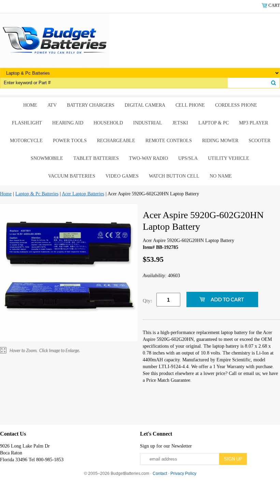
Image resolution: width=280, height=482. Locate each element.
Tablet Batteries (96, 158)
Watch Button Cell (174, 176)
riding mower (220, 140)
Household (108, 122)
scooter (259, 140)
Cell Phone (190, 105)
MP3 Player (253, 122)
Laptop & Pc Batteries (36, 193)
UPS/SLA (188, 158)
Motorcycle (26, 140)
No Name (221, 176)
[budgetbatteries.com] (54, 40)
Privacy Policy (183, 473)
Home (30, 105)
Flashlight (27, 122)
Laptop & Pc (213, 122)
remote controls (168, 140)
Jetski (180, 122)
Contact (160, 473)
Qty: (147, 300)
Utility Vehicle (228, 158)
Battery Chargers (90, 105)
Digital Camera (145, 105)
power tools (70, 140)
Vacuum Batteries (71, 176)
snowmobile (47, 158)
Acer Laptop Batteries (83, 193)
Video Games (122, 176)
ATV (52, 105)
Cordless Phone (236, 105)
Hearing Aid (67, 122)
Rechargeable (116, 140)
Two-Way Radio (148, 158)
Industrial (147, 122)
